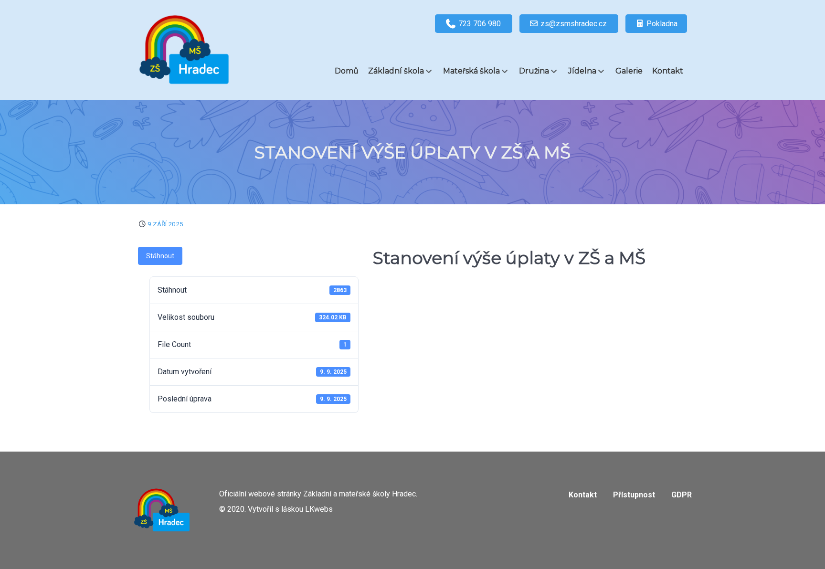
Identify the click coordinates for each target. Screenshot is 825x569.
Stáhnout (160, 256)
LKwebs (319, 509)
